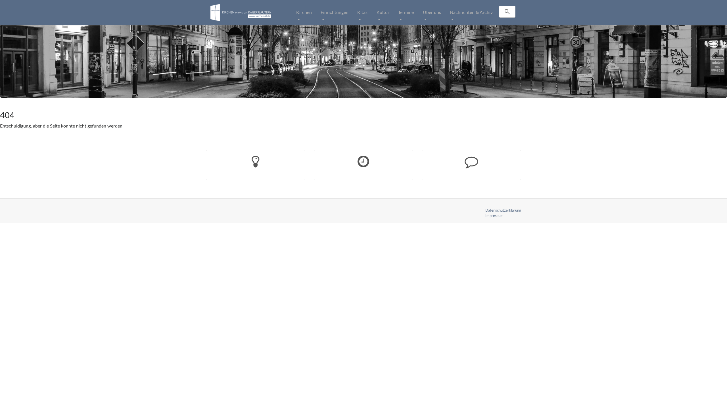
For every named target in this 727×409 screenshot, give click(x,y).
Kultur (383, 12)
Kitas (362, 12)
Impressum (494, 216)
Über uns (432, 12)
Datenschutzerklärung (503, 210)
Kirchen (304, 12)
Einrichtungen (334, 12)
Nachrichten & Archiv (471, 12)
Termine (406, 12)
